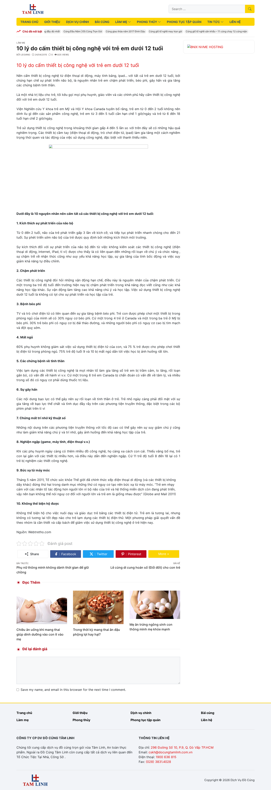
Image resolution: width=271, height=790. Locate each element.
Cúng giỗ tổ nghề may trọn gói (161, 31)
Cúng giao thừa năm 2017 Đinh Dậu (121, 31)
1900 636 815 (166, 757)
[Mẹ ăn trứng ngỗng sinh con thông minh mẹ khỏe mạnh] (155, 604)
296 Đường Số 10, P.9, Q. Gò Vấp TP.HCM (182, 747)
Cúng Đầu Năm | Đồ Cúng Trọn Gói (78, 31)
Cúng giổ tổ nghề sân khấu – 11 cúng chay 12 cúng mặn (212, 31)
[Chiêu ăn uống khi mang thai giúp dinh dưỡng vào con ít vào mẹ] (41, 607)
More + (168, 554)
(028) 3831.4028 (158, 762)
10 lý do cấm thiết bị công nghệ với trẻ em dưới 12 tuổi (77, 65)
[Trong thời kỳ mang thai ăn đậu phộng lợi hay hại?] (98, 607)
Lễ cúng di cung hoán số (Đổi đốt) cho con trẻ (145, 567)
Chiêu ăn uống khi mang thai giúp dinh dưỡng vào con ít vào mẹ (39, 634)
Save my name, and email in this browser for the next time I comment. (73, 690)
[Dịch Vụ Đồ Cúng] (32, 8)
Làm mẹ (20, 42)
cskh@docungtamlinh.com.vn (170, 752)
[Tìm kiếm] (250, 9)
